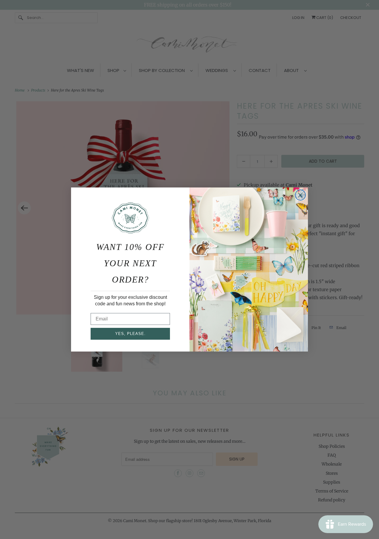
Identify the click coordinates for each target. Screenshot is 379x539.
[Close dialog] (300, 195)
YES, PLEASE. (130, 333)
